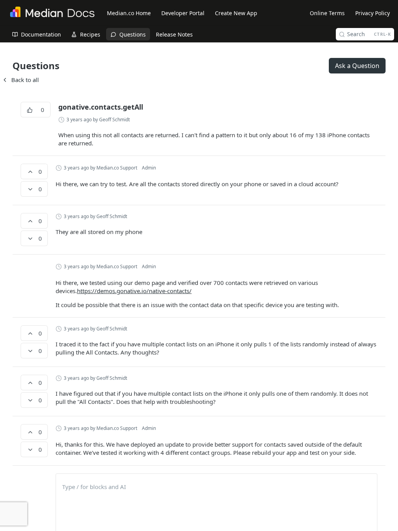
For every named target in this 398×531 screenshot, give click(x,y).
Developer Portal (182, 13)
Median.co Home (129, 13)
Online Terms (327, 13)
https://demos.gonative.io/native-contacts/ (134, 291)
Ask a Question (357, 65)
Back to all (20, 80)
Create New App (236, 13)
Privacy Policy (372, 13)
